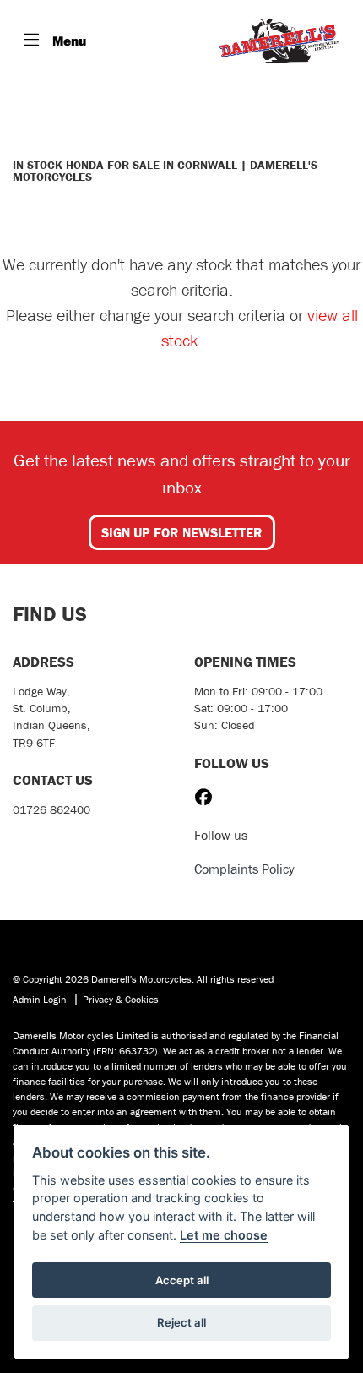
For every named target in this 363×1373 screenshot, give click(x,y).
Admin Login (40, 999)
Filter (307, 109)
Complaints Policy (244, 868)
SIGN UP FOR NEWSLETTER (182, 532)
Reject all (181, 1322)
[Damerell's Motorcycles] (279, 40)
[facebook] (207, 797)
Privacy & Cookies (121, 999)
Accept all (182, 1280)
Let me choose (224, 1235)
